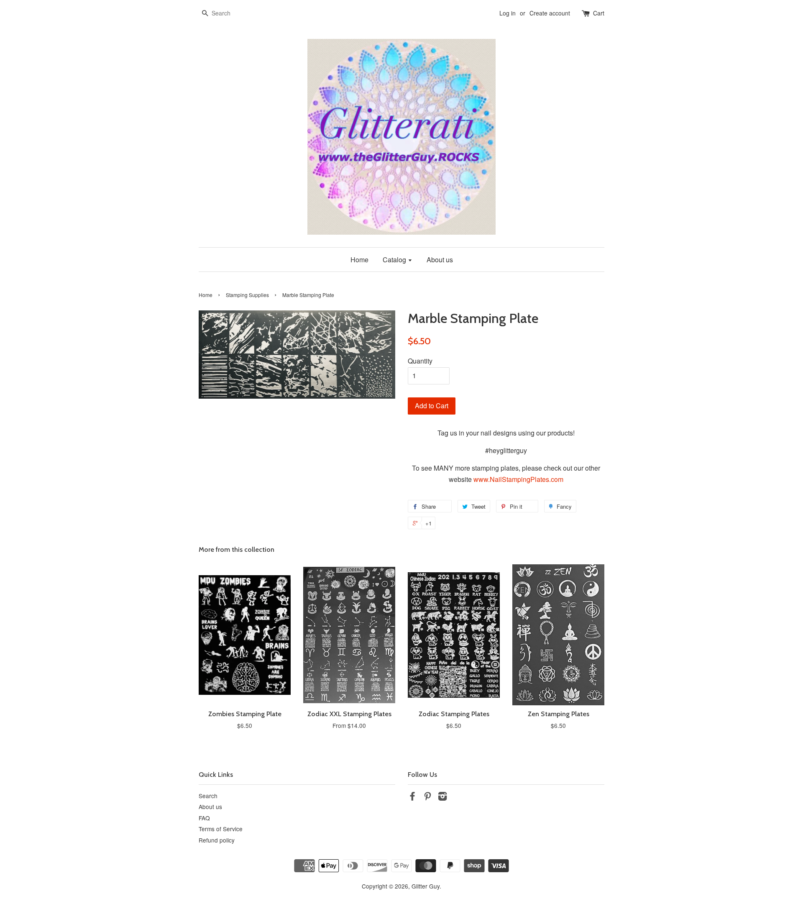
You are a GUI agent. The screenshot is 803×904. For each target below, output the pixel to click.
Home (359, 259)
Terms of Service (221, 829)
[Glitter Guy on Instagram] (442, 797)
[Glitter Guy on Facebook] (412, 797)
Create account (549, 13)
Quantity (420, 361)
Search (208, 795)
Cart (598, 13)
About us (440, 259)
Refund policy (217, 840)
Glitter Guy (426, 886)
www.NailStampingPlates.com (518, 479)
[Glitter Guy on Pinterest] (427, 797)
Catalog (395, 259)
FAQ (204, 818)
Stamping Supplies (247, 294)
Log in (507, 13)
